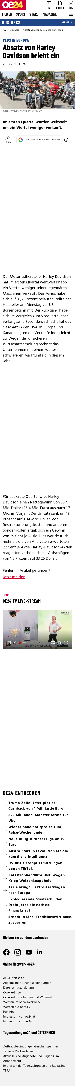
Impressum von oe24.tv (19, 1021)
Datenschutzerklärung (18, 987)
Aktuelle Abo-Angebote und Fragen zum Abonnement (31, 1059)
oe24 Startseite (13, 978)
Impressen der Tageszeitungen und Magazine (34, 1066)
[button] (9, 643)
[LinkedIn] (40, 952)
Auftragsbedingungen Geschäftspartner (30, 1046)
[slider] (23, 642)
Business (11, 22)
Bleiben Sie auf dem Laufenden (25, 937)
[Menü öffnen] (71, 14)
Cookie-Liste (12, 992)
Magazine (50, 14)
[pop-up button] (59, 643)
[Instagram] (17, 952)
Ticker (7, 14)
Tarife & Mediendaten (18, 1051)
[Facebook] (6, 952)
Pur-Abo (9, 1012)
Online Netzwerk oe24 (19, 964)
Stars (34, 14)
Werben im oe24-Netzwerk (21, 1002)
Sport (20, 14)
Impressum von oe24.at (19, 1016)
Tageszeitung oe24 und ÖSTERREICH (29, 1032)
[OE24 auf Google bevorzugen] (66, 139)
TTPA (6, 1070)
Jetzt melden (14, 577)
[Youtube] (29, 952)
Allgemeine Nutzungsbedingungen (27, 983)
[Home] (4, 30)
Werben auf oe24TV (16, 1007)
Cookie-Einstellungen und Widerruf (27, 997)
